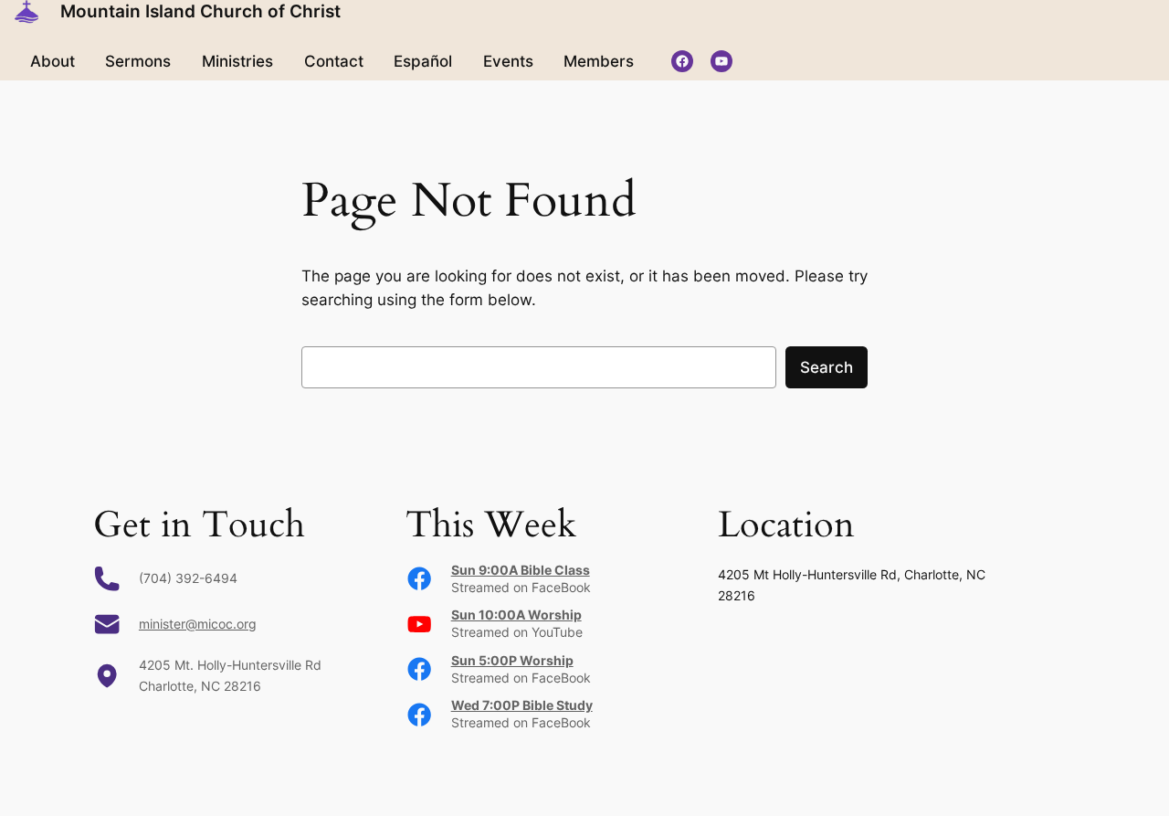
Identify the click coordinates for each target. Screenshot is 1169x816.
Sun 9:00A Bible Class (520, 570)
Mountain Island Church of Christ (200, 11)
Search (826, 367)
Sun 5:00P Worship (512, 660)
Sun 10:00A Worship (516, 614)
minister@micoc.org (198, 623)
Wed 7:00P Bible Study (522, 705)
